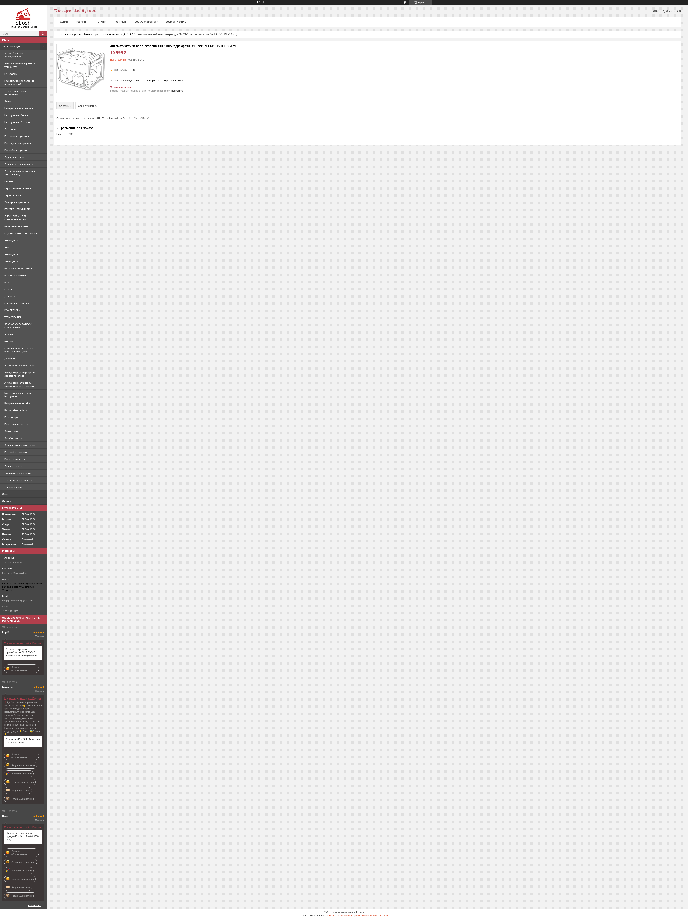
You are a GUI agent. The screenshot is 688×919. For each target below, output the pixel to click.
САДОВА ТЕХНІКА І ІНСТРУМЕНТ (21, 233)
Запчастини (11, 431)
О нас (5, 494)
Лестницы (10, 129)
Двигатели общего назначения (15, 92)
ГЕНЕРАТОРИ (11, 289)
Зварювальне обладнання (19, 445)
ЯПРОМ (8, 334)
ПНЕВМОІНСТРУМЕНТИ (17, 303)
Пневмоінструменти (16, 452)
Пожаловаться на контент (340, 915)
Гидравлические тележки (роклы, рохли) (19, 82)
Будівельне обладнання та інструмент (19, 394)
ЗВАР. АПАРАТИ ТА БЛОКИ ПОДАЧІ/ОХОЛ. (18, 326)
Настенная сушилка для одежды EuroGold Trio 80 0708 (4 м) (22, 836)
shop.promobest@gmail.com (17, 600)
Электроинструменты (17, 202)
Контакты (121, 21)
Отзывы (6, 501)
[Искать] (43, 34)
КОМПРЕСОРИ (12, 310)
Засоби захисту (13, 438)
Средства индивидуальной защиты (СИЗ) (20, 172)
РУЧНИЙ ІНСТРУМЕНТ (16, 226)
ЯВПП (7, 247)
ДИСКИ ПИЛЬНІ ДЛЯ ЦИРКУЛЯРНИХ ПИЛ (15, 218)
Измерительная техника (18, 108)
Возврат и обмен (176, 21)
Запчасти (9, 101)
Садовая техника (14, 157)
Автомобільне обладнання (19, 365)
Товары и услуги (11, 46)
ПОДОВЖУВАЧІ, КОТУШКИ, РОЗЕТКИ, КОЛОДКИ (19, 350)
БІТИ (6, 282)
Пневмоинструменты (16, 136)
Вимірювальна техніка (17, 403)
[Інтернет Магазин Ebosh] (23, 16)
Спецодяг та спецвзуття (18, 480)
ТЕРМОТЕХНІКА (12, 317)
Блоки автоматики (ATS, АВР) (118, 34)
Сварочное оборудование (19, 164)
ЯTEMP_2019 (11, 240)
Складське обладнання (17, 473)
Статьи (102, 21)
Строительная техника (17, 188)
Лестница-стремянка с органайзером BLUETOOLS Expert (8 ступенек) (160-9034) (22, 652)
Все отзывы (34, 905)
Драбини (9, 358)
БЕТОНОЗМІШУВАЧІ (15, 275)
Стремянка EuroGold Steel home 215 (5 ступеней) (23, 741)
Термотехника (12, 195)
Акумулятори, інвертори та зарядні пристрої (19, 374)
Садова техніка (13, 466)
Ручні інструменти (14, 459)
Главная (63, 21)
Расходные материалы (17, 143)
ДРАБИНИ (9, 296)
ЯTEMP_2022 (11, 254)
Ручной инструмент (15, 150)
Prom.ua (360, 912)
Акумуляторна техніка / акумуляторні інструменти (19, 384)
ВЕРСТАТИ (10, 341)
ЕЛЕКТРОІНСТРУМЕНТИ (17, 209)
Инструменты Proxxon (17, 122)
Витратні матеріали (15, 410)
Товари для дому (14, 487)
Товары (81, 21)
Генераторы (11, 73)
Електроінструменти (16, 424)
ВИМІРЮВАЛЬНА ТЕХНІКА (18, 268)
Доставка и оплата (146, 21)
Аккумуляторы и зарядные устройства (19, 65)
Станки (8, 181)
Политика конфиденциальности (371, 915)
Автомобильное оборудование (13, 55)
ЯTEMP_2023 (11, 261)
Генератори (11, 417)
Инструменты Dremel (16, 115)
